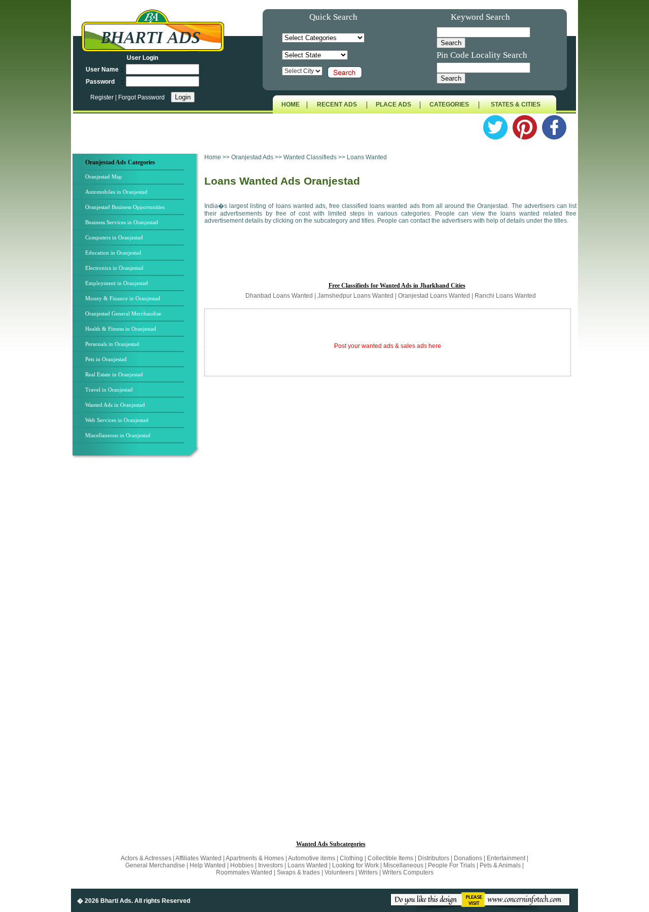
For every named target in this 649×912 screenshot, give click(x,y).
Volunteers (339, 872)
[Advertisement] (137, 628)
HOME (290, 104)
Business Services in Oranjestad (121, 222)
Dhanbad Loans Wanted (279, 295)
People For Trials (451, 865)
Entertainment (507, 858)
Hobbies (242, 865)
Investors (270, 865)
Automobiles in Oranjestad (116, 192)
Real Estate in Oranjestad (114, 374)
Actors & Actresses (147, 858)
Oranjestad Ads (253, 157)
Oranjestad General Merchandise (123, 313)
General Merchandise (155, 865)
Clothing (351, 858)
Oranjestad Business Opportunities (125, 207)
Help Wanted (208, 865)
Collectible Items (390, 858)
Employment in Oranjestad (116, 283)
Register (102, 97)
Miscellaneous (403, 865)
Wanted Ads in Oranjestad (115, 405)
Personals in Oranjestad (112, 344)
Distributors (433, 858)
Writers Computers (408, 872)
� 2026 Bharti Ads (104, 900)
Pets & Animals (500, 865)
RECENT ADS (337, 104)
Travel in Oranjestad (109, 390)
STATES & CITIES (515, 104)
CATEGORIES (449, 104)
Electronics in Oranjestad (114, 268)
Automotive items (311, 858)
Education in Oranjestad (113, 253)
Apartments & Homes (255, 858)
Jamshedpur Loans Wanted (355, 295)
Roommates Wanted (244, 872)
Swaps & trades (299, 872)
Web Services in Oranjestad (117, 420)
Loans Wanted (307, 865)
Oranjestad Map (103, 176)
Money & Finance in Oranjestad (122, 298)
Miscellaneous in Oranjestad (118, 435)
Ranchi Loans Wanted (505, 295)
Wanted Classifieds (310, 157)
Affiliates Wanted (198, 858)
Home (212, 157)
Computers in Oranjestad (114, 237)
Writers (368, 872)
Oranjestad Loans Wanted (434, 295)
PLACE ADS (393, 104)
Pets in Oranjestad (106, 359)
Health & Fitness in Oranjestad (120, 329)
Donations (468, 858)
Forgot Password (141, 97)
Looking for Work (355, 865)
